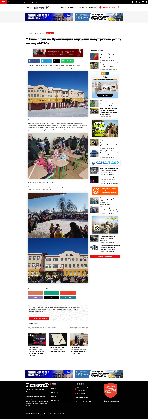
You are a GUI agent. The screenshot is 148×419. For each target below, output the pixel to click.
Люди (48, 33)
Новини (71, 7)
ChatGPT (51, 293)
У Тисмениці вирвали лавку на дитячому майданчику (109, 101)
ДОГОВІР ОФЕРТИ (60, 414)
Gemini (35, 297)
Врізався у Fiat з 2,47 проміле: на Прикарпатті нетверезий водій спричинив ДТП (109, 152)
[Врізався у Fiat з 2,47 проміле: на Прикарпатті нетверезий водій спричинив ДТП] (94, 153)
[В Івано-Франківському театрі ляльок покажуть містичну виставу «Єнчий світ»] (94, 179)
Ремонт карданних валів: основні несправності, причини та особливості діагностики (110, 247)
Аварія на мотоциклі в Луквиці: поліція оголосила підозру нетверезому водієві (109, 170)
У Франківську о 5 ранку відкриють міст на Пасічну (108, 199)
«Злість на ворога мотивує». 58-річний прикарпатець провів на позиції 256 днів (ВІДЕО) (109, 64)
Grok (51, 297)
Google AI (68, 293)
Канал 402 (93, 7)
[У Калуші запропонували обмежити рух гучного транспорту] (94, 238)
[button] (34, 61)
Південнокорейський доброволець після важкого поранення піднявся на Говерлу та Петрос (110, 143)
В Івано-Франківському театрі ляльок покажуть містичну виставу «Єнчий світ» (109, 179)
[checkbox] (144, 410)
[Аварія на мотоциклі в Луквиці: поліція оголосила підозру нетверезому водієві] (94, 170)
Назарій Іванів (36, 120)
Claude (35, 293)
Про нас (82, 7)
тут (87, 328)
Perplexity (68, 297)
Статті (63, 7)
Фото (51, 33)
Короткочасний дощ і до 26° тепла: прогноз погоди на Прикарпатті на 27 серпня (108, 56)
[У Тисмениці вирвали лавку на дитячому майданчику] (94, 103)
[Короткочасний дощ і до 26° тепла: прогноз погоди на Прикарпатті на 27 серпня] (94, 56)
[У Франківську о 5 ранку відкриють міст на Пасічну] (94, 200)
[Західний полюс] (100, 7)
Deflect (116, 401)
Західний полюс (108, 7)
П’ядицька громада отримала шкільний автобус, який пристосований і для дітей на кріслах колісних (108, 111)
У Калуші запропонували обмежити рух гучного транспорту (107, 238)
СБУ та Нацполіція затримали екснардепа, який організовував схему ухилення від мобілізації (109, 209)
